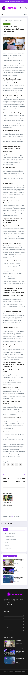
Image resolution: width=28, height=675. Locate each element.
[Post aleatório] (22, 14)
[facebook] (4, 464)
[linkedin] (8, 464)
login (12, 516)
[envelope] (12, 464)
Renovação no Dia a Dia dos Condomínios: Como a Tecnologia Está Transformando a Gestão (20, 660)
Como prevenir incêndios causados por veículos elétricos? (19, 561)
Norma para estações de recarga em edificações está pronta (19, 569)
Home (4, 20)
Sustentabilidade (9, 20)
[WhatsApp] (16, 464)
